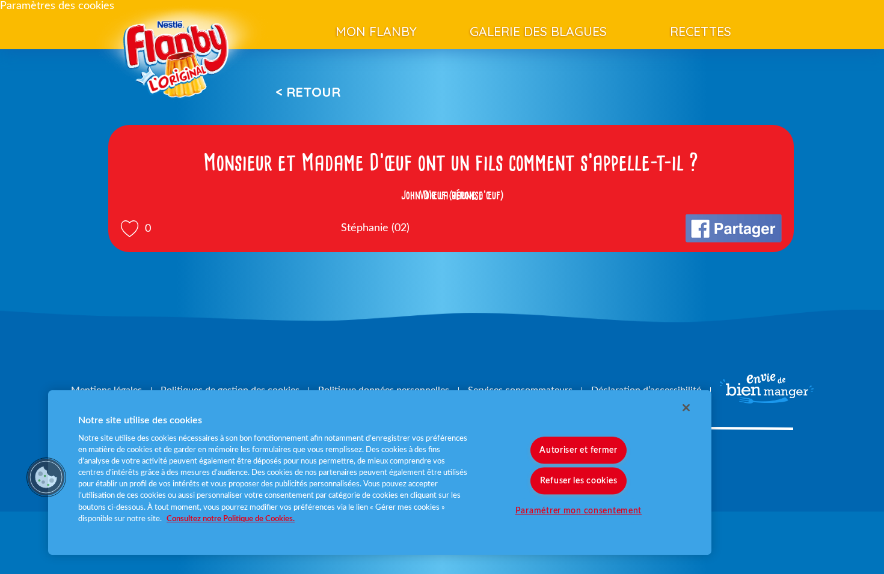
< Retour (307, 92)
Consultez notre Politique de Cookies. (231, 518)
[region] (379, 472)
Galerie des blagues (538, 31)
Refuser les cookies (579, 480)
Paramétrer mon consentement (578, 510)
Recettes (700, 31)
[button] (46, 477)
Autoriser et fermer (578, 450)
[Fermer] (686, 407)
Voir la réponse (451, 195)
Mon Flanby (376, 31)
